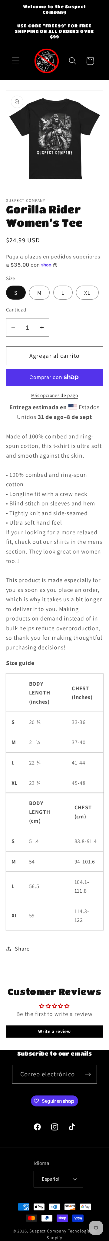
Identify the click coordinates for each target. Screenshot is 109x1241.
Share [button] (22, 948)
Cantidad (16, 309)
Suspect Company (48, 1231)
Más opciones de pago (54, 395)
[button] (15, 61)
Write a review (54, 1031)
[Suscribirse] (88, 1074)
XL (87, 292)
